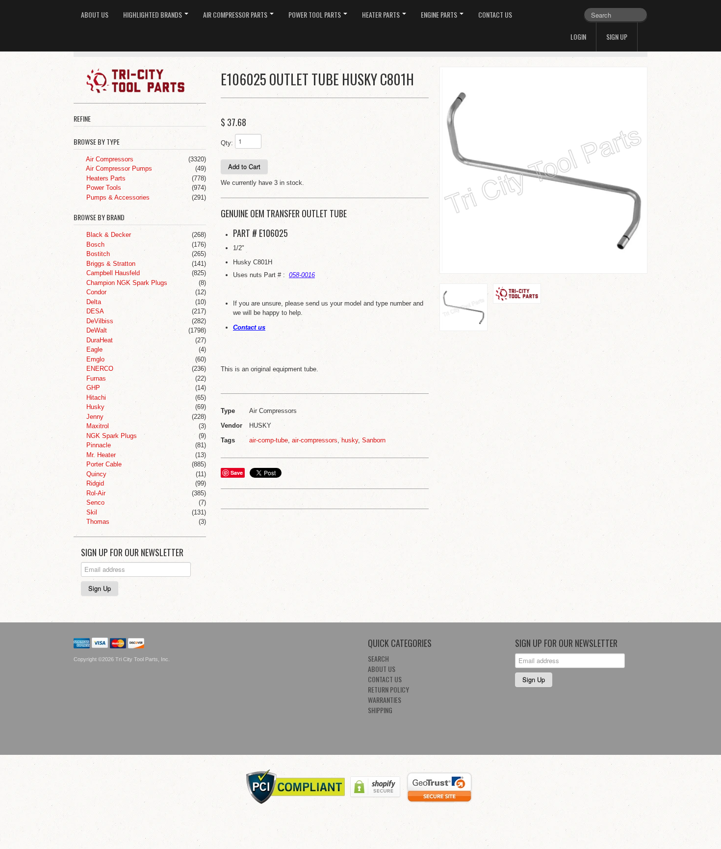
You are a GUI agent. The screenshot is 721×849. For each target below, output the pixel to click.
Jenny (93, 416)
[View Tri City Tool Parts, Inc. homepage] (143, 80)
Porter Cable (103, 464)
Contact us (249, 327)
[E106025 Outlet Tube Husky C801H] (543, 170)
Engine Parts (440, 14)
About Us (94, 14)
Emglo (94, 359)
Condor (95, 292)
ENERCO (98, 368)
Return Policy (388, 689)
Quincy (95, 474)
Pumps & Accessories (117, 197)
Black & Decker (107, 234)
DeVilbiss (98, 321)
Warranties (384, 700)
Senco (94, 502)
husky (349, 440)
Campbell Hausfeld (112, 273)
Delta (92, 302)
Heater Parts (381, 14)
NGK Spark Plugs (110, 435)
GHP (92, 387)
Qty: (227, 143)
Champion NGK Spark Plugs (125, 282)
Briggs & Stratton (109, 263)
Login (578, 36)
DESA (94, 311)
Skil (90, 512)
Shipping (380, 710)
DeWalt (95, 330)
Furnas (95, 378)
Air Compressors (108, 159)
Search (378, 658)
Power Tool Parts (315, 14)
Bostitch (97, 253)
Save (237, 472)
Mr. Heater (100, 455)
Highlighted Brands (153, 14)
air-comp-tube (268, 440)
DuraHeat (98, 340)
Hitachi (95, 397)
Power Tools (102, 187)
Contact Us (495, 14)
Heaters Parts (105, 178)
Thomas (96, 521)
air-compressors (314, 440)
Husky (94, 407)
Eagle (93, 349)
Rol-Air (94, 493)
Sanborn (374, 440)
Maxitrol (96, 426)
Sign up (616, 36)
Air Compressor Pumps (118, 168)
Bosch (94, 244)
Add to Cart (244, 166)
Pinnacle (97, 445)
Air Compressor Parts (236, 14)
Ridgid (94, 483)
